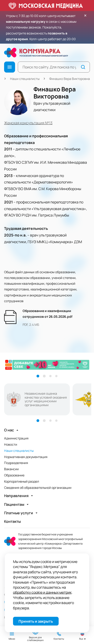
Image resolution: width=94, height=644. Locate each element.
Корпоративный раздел (21, 481)
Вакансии (11, 469)
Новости (10, 444)
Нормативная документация (25, 457)
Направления (16, 496)
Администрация (16, 438)
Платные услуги (18, 513)
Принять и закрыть (35, 621)
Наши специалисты (24, 78)
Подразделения (16, 463)
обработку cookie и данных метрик (42, 592)
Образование (14, 475)
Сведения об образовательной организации (37, 487)
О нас (9, 430)
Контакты (12, 521)
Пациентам (14, 504)
